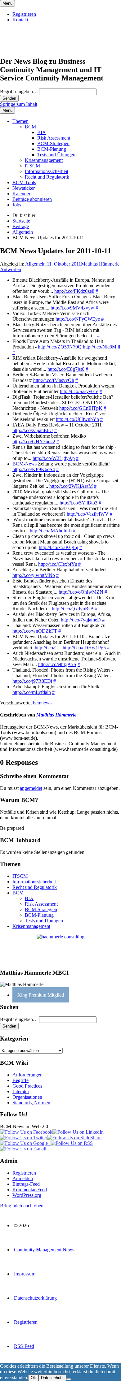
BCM (30, 126)
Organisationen (27, 1097)
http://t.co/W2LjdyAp (54, 458)
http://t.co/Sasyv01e (79, 391)
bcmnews (42, 702)
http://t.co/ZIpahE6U (32, 430)
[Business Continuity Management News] (38, 48)
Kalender (21, 193)
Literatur (20, 1091)
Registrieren (24, 14)
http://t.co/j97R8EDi (32, 681)
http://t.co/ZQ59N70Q (60, 346)
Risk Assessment (53, 138)
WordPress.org (26, 1195)
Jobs (16, 204)
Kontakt (20, 19)
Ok (33, 1377)
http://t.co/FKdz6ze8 (74, 291)
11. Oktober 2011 (64, 263)
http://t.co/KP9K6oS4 (33, 469)
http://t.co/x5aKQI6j (58, 547)
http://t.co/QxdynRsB (73, 608)
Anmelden (22, 1178)
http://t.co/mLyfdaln (31, 692)
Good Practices (27, 1086)
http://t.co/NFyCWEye (78, 319)
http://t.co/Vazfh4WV (88, 514)
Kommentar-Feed (29, 1189)
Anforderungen (27, 1074)
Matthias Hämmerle (100, 263)
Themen (20, 121)
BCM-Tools (24, 182)
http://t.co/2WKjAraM (71, 486)
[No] (68, 1379)
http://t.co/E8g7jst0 (65, 369)
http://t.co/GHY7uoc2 (33, 441)
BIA (41, 132)
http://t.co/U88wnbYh (77, 419)
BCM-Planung (51, 149)
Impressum (24, 1273)
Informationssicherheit (46, 171)
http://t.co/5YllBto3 (78, 502)
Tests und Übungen (56, 154)
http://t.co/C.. (47, 647)
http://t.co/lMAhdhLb (51, 530)
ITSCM (32, 165)
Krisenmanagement (44, 160)
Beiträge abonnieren (32, 199)
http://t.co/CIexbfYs (57, 564)
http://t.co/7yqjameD (81, 619)
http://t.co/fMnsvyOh (53, 380)
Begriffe (20, 1080)
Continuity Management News (44, 1249)
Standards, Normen (31, 1102)
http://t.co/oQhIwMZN (81, 592)
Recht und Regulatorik (47, 177)
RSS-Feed (24, 1346)
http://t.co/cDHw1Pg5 (84, 647)
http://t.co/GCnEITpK (80, 408)
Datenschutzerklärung (35, 1298)
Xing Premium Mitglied (40, 995)
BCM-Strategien (53, 143)
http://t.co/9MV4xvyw (72, 307)
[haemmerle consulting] (60, 948)
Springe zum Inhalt (18, 104)
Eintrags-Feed (26, 1184)
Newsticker (23, 188)
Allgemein (35, 263)
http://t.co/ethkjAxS (57, 664)
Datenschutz (52, 1377)
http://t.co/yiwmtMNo (33, 575)
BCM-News (24, 463)
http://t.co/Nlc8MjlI (101, 346)
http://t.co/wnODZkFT (34, 631)
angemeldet (31, 788)
